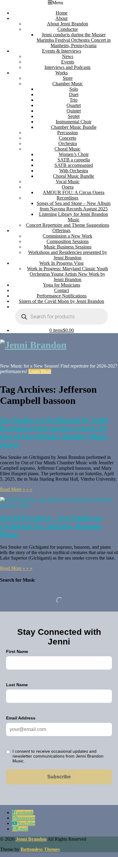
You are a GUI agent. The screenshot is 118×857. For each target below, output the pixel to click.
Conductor (67, 29)
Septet (74, 116)
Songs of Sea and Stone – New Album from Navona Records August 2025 (73, 206)
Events (67, 61)
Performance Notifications (62, 295)
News (67, 56)
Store (68, 78)
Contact (61, 290)
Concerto (67, 138)
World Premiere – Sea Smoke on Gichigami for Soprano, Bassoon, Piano (51, 526)
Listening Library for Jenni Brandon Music (73, 217)
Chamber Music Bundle (74, 127)
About (61, 18)
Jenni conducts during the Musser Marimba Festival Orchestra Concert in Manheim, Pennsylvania (74, 40)
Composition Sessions (68, 241)
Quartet (74, 105)
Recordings (67, 197)
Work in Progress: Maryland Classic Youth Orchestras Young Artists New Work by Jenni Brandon (67, 274)
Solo (73, 89)
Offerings (61, 230)
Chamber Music (67, 83)
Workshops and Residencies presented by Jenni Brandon (67, 255)
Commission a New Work (67, 236)
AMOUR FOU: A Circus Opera (73, 192)
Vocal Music (68, 181)
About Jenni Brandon (67, 23)
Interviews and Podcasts (67, 67)
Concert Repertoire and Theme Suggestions (67, 225)
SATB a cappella (73, 159)
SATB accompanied (73, 165)
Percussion (67, 132)
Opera (68, 187)
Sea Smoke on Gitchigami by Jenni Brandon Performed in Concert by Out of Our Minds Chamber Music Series (54, 432)
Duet (73, 94)
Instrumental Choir (73, 121)
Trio (73, 99)
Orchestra (67, 143)
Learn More (39, 371)
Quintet (74, 110)
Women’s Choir (74, 154)
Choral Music (67, 148)
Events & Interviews (61, 51)
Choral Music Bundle (73, 176)
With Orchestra (73, 170)
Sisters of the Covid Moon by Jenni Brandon (61, 301)
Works (61, 72)
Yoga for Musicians (61, 284)
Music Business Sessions (67, 246)
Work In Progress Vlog (61, 263)
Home (61, 12)
